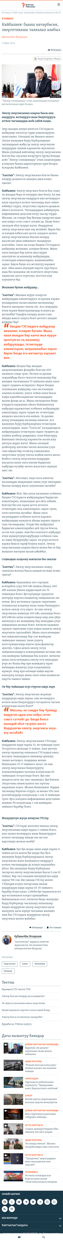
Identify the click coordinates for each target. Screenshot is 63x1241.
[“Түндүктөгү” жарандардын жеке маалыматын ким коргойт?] (13, 1158)
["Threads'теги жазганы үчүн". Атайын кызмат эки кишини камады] (13, 1065)
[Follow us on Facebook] (5, 1202)
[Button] (54, 50)
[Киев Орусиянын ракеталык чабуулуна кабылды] (13, 1114)
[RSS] (5, 1209)
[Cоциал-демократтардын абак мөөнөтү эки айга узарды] (13, 1129)
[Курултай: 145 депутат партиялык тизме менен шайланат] (13, 1048)
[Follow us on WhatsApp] (54, 1202)
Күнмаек (8, 18)
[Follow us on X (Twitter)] (12, 1202)
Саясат (28, 1096)
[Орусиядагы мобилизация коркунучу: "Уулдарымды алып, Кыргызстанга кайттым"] (13, 1082)
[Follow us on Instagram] (47, 1202)
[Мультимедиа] (19, 1237)
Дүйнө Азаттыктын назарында (41, 1044)
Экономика (31, 1172)
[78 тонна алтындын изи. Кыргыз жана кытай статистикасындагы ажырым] (13, 1175)
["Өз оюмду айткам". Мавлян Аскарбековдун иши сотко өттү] (13, 1143)
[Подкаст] (12, 1209)
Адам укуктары (33, 1061)
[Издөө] (43, 1237)
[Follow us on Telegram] (26, 1202)
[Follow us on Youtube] (19, 1202)
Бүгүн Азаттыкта (34, 1125)
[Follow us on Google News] (33, 1202)
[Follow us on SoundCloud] (40, 1202)
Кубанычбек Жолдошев (14, 37)
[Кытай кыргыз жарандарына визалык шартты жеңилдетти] (13, 1099)
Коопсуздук (31, 1079)
